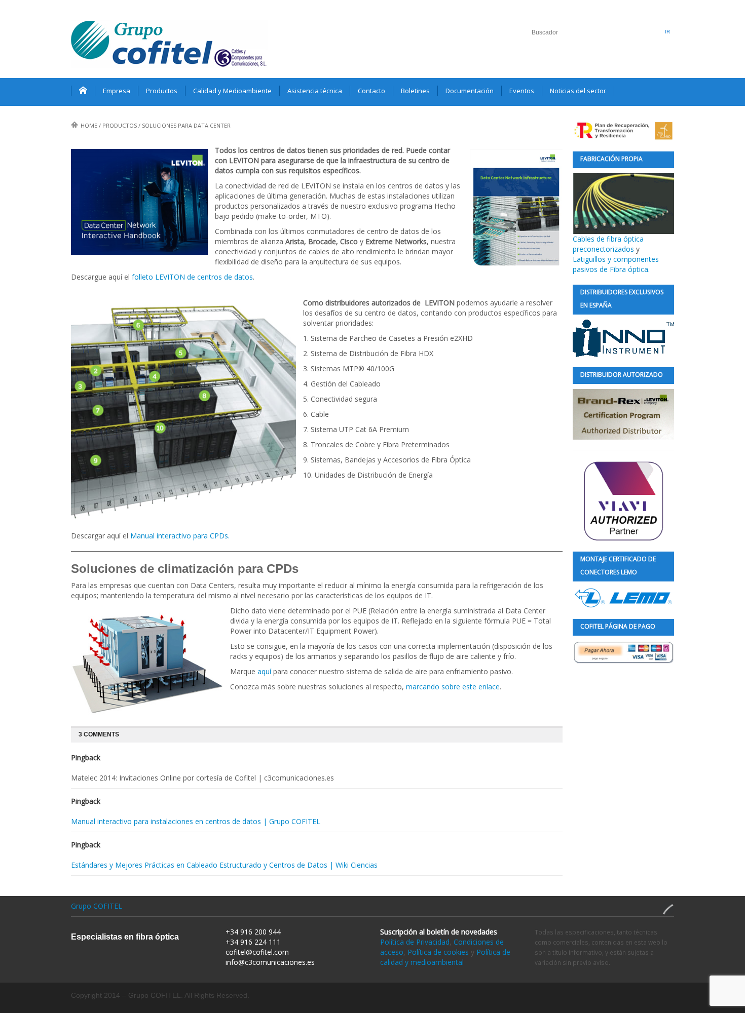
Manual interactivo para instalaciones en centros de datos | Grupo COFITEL (195, 821)
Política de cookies (438, 952)
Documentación (469, 90)
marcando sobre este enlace (453, 686)
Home (89, 125)
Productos (161, 90)
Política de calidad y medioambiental (445, 957)
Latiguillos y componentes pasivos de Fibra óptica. (616, 264)
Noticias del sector (578, 90)
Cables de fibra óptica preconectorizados (608, 244)
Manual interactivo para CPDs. (180, 535)
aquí (264, 671)
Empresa (116, 90)
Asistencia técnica (314, 90)
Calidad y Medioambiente (232, 90)
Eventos (521, 90)
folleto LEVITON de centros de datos (192, 277)
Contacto (371, 90)
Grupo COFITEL (96, 906)
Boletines (415, 90)
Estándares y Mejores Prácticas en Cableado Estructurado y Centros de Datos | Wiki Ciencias (224, 865)
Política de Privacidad (415, 942)
